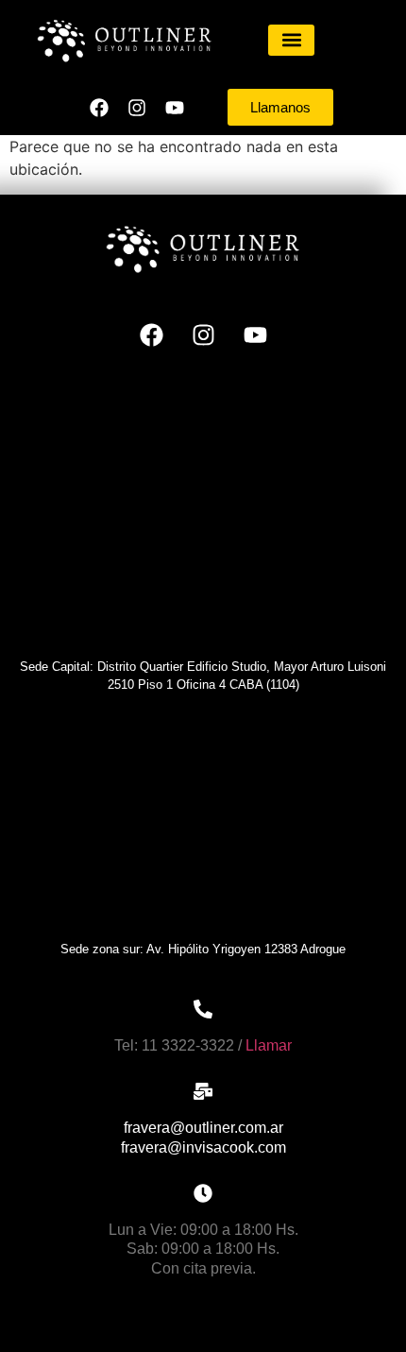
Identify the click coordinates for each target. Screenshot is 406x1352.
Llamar (268, 1045)
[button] (291, 40)
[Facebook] (99, 108)
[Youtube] (175, 108)
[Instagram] (137, 108)
